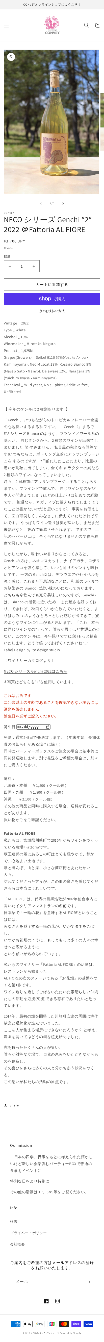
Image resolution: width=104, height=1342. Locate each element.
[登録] (88, 1282)
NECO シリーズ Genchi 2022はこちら (35, 671)
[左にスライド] (40, 203)
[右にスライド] (63, 203)
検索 (13, 1221)
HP (40, 1191)
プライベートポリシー (28, 1233)
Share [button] (14, 1105)
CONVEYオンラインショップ (45, 1333)
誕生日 (10, 726)
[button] (6, 25)
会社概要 (17, 1244)
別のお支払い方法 (52, 311)
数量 (7, 256)
